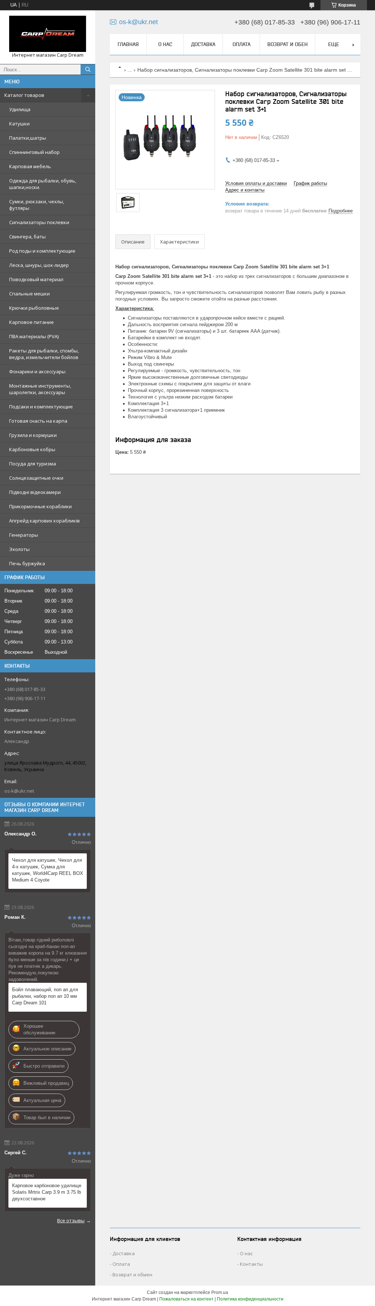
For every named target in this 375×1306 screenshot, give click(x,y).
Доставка (203, 44)
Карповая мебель (30, 166)
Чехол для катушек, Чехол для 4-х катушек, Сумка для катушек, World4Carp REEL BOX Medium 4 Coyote (47, 870)
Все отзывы (71, 1220)
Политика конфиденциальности (250, 1299)
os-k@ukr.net (19, 791)
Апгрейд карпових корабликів (44, 520)
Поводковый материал (36, 279)
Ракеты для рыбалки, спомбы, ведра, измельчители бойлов (44, 354)
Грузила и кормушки (33, 435)
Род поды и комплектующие (42, 251)
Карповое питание (31, 322)
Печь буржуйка (27, 563)
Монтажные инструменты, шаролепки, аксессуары (40, 389)
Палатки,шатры (27, 138)
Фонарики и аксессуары (37, 371)
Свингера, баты (27, 236)
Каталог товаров (24, 95)
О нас (165, 44)
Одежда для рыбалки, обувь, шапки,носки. (42, 183)
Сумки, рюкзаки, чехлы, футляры (36, 204)
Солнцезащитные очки (36, 478)
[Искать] (88, 69)
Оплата (241, 44)
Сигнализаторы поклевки (39, 222)
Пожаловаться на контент (186, 1299)
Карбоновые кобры (32, 449)
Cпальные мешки (29, 293)
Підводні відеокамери (35, 492)
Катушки (19, 123)
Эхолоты (19, 549)
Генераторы (23, 535)
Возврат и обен (287, 44)
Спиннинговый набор (34, 152)
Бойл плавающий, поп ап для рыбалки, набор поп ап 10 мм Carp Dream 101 (45, 996)
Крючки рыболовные (34, 308)
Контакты (251, 1264)
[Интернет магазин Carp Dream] (47, 34)
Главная (128, 44)
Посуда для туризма (32, 463)
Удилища (19, 109)
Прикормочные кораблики (40, 506)
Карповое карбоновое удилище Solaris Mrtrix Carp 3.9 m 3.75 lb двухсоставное (46, 1192)
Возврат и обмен (132, 1274)
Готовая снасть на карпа (38, 421)
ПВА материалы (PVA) (34, 336)
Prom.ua (219, 1292)
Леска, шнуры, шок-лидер (39, 265)
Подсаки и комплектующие (41, 406)
